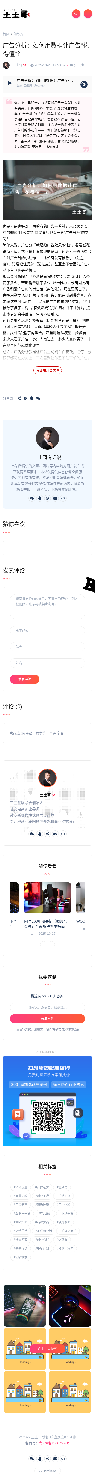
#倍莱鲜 (62, 1239)
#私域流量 (20, 1187)
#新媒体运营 (68, 1231)
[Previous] (43, 944)
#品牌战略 (63, 1222)
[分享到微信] (38, 398)
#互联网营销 (43, 1231)
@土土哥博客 (47, 1348)
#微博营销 (20, 1231)
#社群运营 (42, 1187)
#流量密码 (20, 1239)
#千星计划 (42, 1248)
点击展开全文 (46, 370)
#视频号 (62, 1187)
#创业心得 (42, 1239)
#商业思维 (20, 1196)
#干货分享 (20, 1204)
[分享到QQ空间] (19, 398)
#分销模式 (20, 1257)
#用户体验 (63, 1204)
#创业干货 (42, 1196)
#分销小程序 (65, 1248)
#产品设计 (45, 1213)
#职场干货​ (66, 1213)
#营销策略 (20, 1222)
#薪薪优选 (20, 1248)
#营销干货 (63, 1196)
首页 (6, 34)
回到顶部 (50, 1471)
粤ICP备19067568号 (54, 1443)
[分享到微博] (25, 398)
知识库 (19, 34)
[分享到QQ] (31, 398)
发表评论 (24, 679)
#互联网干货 (22, 1213)
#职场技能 (42, 1204)
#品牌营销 (42, 1222)
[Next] (51, 944)
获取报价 (47, 1018)
